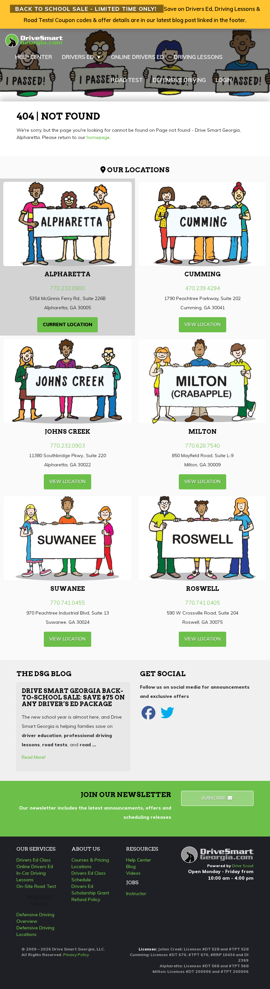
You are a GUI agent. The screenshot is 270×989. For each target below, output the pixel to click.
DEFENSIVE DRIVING (179, 79)
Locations (81, 866)
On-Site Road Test (36, 886)
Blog (131, 866)
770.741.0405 (202, 602)
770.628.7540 (202, 445)
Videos (133, 873)
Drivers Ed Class (33, 860)
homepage (98, 137)
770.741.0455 (67, 602)
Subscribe (215, 798)
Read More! (33, 757)
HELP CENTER (33, 56)
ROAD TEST (127, 79)
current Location (67, 324)
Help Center (138, 860)
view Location (202, 324)
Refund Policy (85, 899)
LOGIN (224, 79)
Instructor (136, 893)
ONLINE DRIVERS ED (137, 56)
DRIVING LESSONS (198, 56)
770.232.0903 (67, 445)
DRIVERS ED (81, 56)
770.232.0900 (67, 288)
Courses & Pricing (90, 860)
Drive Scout (243, 865)
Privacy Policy (76, 954)
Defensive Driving (39, 900)
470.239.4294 (202, 288)
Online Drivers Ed (34, 866)
